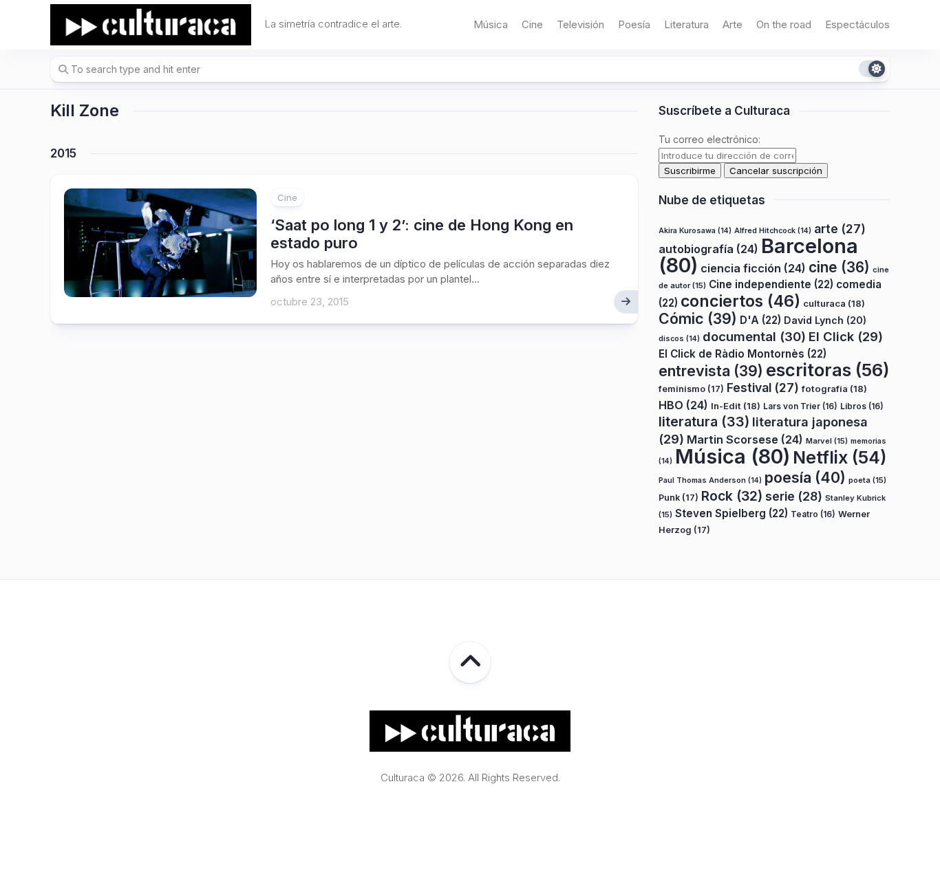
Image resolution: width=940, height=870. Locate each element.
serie (793, 496)
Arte (733, 24)
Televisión (580, 24)
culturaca (834, 303)
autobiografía (708, 249)
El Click (846, 336)
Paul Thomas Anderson (710, 480)
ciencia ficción (753, 268)
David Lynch (825, 320)
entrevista (711, 371)
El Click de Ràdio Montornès (742, 353)
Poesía (634, 24)
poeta (867, 480)
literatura (704, 421)
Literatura (686, 24)
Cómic (698, 318)
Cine (532, 24)
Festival (763, 387)
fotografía (834, 388)
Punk (678, 497)
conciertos (740, 301)
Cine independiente (771, 284)
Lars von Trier (800, 406)
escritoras (828, 369)
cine (839, 267)
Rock (731, 496)
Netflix (839, 457)
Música (490, 24)
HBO (683, 405)
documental (754, 336)
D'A (760, 320)
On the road (783, 24)
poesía (805, 477)
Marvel (827, 441)
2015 (63, 153)
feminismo (691, 389)
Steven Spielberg (731, 513)
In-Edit (735, 405)
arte (840, 228)
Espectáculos (857, 24)
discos (679, 338)
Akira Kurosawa (695, 230)
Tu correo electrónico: (709, 139)
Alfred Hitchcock (772, 230)
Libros (862, 406)
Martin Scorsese (745, 439)
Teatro (813, 514)
